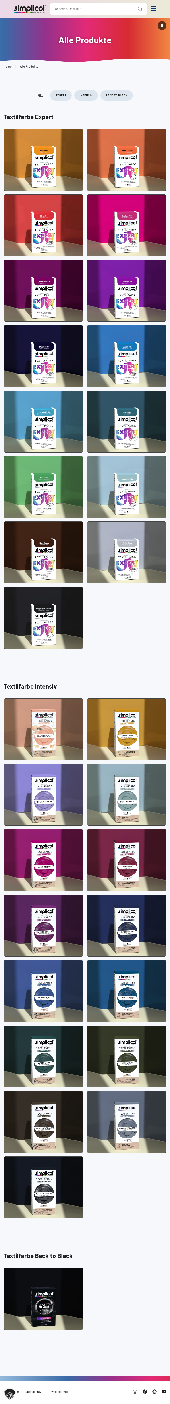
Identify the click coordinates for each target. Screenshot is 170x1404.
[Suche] (140, 9)
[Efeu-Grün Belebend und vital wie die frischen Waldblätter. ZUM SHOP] (126, 422)
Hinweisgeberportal (60, 1391)
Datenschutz (32, 1391)
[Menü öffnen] (153, 8)
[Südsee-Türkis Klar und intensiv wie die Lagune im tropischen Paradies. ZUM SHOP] (43, 422)
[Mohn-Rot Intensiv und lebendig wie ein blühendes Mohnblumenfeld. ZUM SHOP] (43, 225)
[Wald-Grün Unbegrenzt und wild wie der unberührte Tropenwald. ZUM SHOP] (43, 1056)
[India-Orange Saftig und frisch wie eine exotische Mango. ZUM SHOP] (126, 160)
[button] (9, 1394)
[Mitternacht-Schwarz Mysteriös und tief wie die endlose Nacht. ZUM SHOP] (43, 618)
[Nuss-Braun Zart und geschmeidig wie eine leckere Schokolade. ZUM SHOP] (43, 552)
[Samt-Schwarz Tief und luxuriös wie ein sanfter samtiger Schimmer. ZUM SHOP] (43, 1187)
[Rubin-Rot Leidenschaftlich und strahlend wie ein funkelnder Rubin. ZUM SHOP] (126, 860)
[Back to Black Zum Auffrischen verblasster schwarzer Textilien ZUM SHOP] (43, 1299)
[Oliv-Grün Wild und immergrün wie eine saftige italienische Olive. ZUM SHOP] (126, 1056)
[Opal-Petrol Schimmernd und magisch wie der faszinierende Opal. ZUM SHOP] (126, 991)
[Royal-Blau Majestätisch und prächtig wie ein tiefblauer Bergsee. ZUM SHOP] (43, 991)
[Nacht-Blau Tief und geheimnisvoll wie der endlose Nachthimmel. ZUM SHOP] (126, 926)
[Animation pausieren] (162, 25)
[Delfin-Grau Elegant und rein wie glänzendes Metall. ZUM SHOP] (126, 552)
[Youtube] (164, 1391)
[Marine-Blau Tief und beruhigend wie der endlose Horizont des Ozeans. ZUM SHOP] (43, 356)
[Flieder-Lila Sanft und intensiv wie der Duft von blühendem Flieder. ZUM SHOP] (126, 291)
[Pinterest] (154, 1391)
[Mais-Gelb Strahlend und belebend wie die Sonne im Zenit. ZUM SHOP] (43, 160)
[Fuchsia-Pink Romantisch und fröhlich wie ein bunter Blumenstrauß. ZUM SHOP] (126, 225)
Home (8, 66)
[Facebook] (145, 1391)
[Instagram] (135, 1391)
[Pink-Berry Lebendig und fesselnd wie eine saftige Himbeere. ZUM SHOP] (43, 860)
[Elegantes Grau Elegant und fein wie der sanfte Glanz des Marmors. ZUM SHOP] (126, 1122)
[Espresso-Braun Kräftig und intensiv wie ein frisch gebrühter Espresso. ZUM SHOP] (43, 1122)
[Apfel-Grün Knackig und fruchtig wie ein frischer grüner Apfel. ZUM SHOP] (43, 487)
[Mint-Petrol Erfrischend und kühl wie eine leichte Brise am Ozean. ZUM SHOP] (126, 487)
